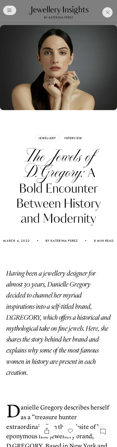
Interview (73, 138)
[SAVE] (70, 430)
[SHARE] (46, 430)
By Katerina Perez (62, 241)
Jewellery (47, 138)
